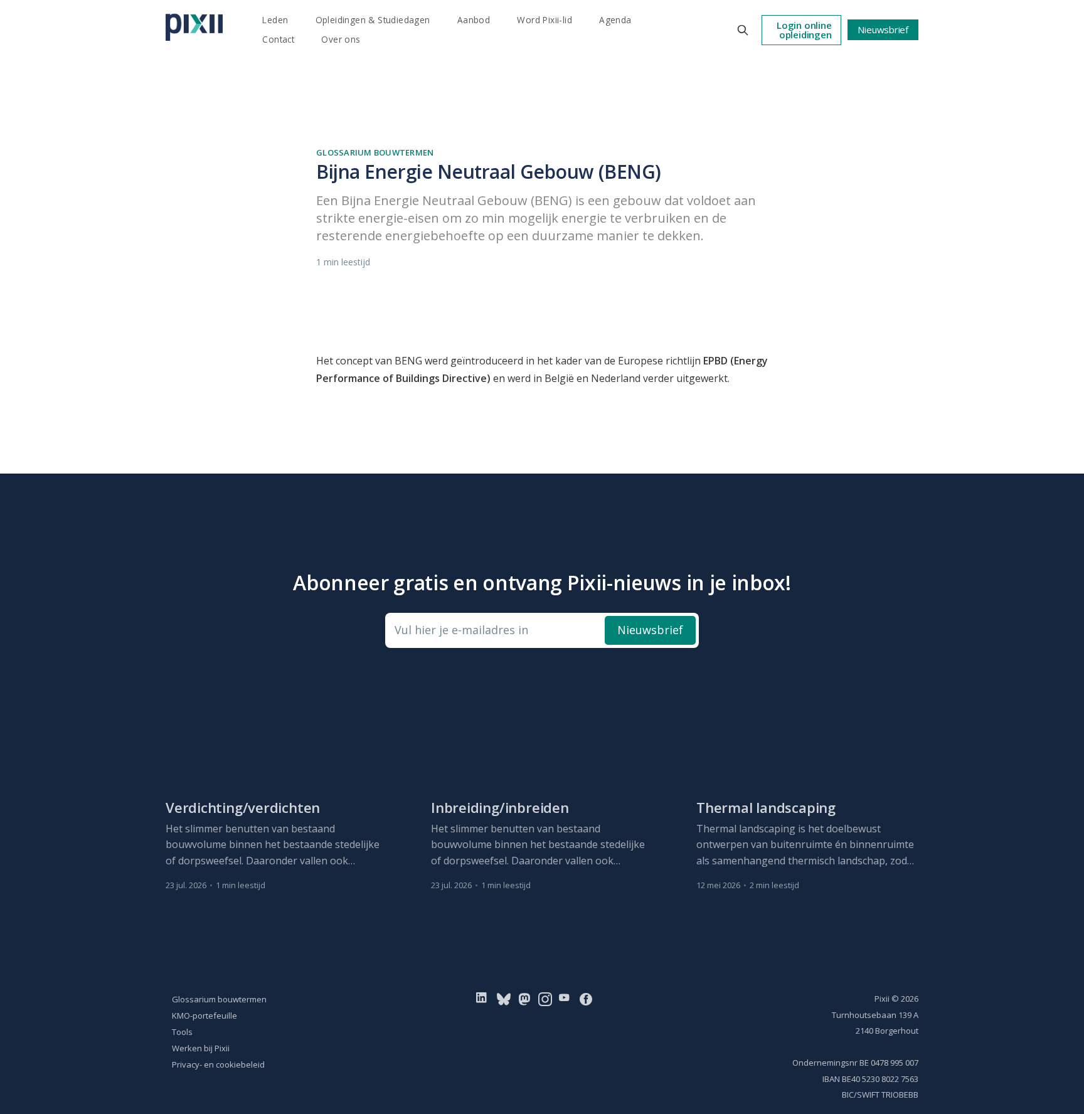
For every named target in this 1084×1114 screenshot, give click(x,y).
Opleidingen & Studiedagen (373, 20)
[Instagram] (545, 998)
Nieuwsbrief (883, 29)
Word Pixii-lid (544, 20)
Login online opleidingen (804, 30)
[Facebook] (586, 998)
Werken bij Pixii (201, 1048)
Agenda (615, 20)
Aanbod (473, 20)
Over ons (340, 39)
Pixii (882, 998)
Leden (275, 20)
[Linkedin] (484, 998)
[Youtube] (567, 998)
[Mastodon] (524, 998)
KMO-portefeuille (204, 1015)
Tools (182, 1031)
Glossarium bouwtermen (374, 152)
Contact (278, 39)
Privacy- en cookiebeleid (218, 1064)
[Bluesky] (504, 998)
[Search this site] (742, 30)
